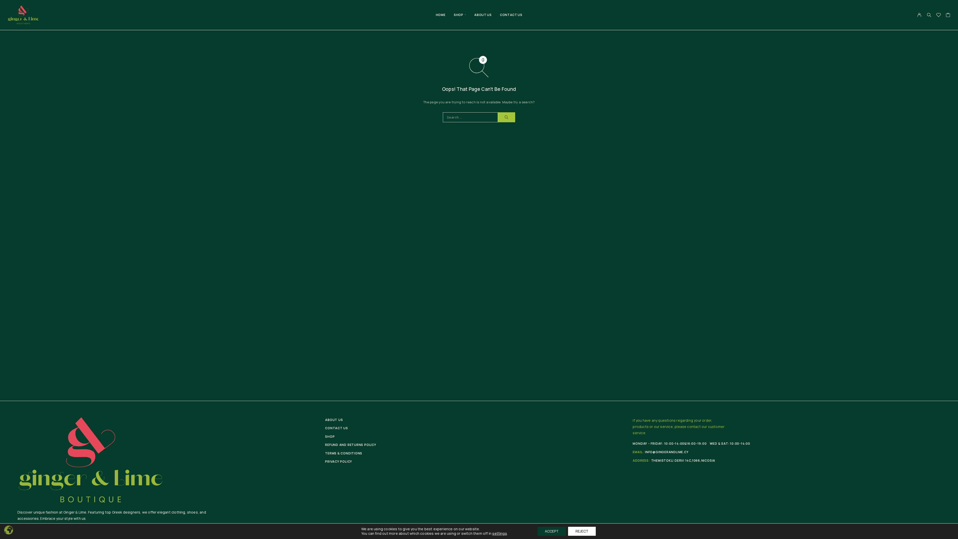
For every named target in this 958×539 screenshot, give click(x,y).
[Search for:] (470, 117)
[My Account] (919, 15)
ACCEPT (552, 531)
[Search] (929, 15)
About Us (482, 15)
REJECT (582, 531)
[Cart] (948, 15)
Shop (458, 15)
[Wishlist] (938, 15)
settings (499, 533)
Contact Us (511, 15)
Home (440, 15)
